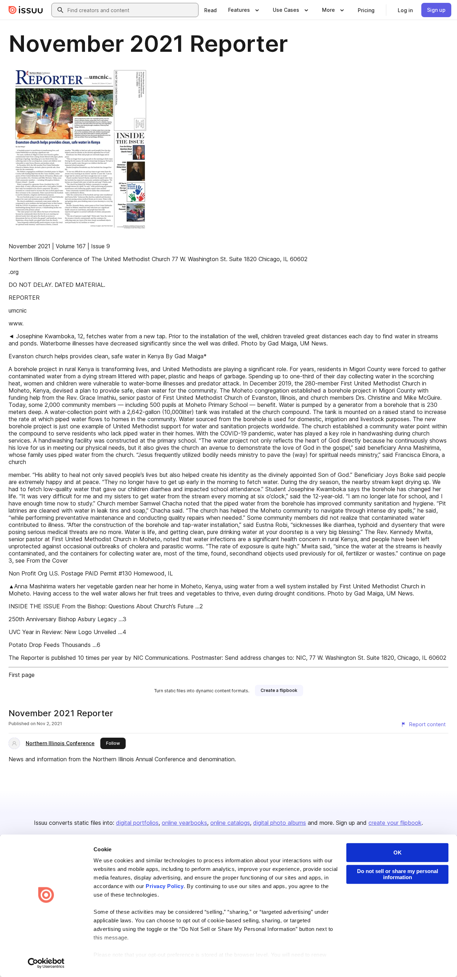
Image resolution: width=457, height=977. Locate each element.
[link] (210, 10)
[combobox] (131, 10)
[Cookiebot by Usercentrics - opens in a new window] (46, 963)
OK (397, 852)
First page (22, 674)
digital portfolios (137, 822)
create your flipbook (395, 822)
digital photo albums (279, 822)
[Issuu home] (26, 10)
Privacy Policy (165, 886)
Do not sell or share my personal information (397, 874)
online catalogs (230, 822)
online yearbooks (184, 822)
